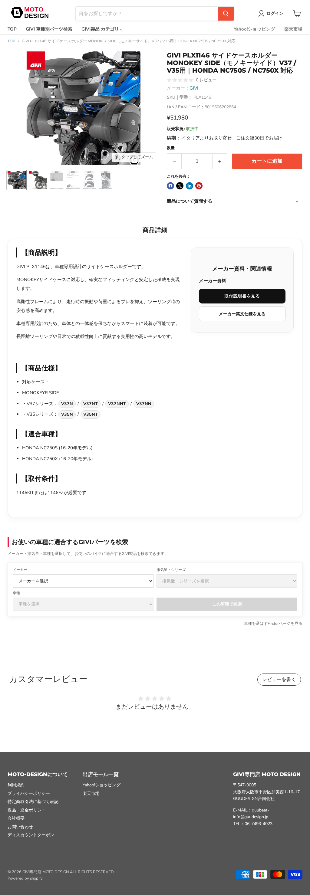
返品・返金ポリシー (27, 810)
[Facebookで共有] (170, 185)
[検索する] (226, 14)
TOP (12, 29)
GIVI (194, 88)
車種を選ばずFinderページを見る (273, 623)
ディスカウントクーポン (31, 835)
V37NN (143, 404)
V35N (67, 414)
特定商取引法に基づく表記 (33, 802)
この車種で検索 (227, 604)
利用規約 (16, 785)
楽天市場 (293, 29)
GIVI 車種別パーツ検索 (49, 29)
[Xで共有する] (179, 185)
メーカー (20, 569)
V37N (67, 404)
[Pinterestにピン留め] (199, 185)
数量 (171, 148)
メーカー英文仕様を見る (242, 313)
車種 (16, 593)
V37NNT (117, 404)
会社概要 (16, 818)
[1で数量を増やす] (220, 161)
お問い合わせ (20, 827)
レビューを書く (279, 679)
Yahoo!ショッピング (254, 29)
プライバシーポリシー (29, 793)
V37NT (90, 404)
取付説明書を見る (242, 296)
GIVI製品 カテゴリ (100, 29)
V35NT (90, 414)
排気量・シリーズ (171, 569)
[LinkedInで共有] (189, 185)
